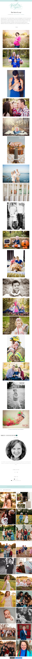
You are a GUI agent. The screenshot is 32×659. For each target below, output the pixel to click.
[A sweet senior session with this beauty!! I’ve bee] (8, 500)
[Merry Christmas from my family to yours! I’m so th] (8, 533)
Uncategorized (17, 14)
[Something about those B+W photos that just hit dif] (8, 566)
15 (14, 435)
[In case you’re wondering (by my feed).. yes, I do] (24, 549)
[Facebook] (14, 472)
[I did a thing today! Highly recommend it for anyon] (24, 648)
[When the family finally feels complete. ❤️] (24, 599)
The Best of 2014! (16, 12)
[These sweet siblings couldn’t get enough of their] (24, 615)
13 (10, 435)
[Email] (17, 472)
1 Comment (22, 14)
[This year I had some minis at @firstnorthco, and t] (24, 533)
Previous (2, 435)
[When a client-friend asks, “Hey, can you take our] (24, 516)
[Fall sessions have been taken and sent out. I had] (8, 516)
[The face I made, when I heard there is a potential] (8, 615)
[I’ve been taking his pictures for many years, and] (24, 566)
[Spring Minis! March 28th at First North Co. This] (24, 500)
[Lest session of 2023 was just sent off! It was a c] (8, 632)
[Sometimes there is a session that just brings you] (8, 648)
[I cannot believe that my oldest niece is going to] (8, 599)
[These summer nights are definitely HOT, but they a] (24, 582)
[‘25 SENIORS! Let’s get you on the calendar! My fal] (8, 582)
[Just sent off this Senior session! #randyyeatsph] (24, 632)
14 (12, 435)
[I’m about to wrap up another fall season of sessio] (8, 549)
